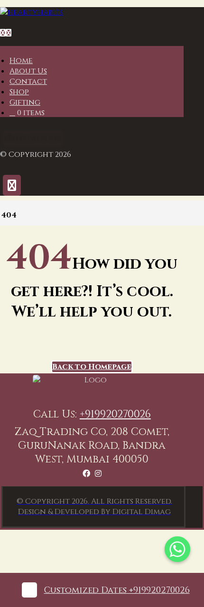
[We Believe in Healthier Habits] (31, 12)
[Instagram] (98, 474)
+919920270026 (115, 414)
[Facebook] (86, 474)
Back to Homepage (91, 367)
